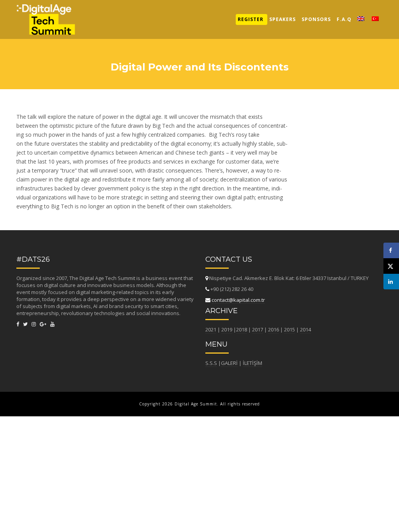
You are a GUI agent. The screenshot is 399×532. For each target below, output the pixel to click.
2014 (305, 329)
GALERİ (229, 362)
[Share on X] (391, 266)
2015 (289, 329)
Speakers (282, 19)
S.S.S (211, 362)
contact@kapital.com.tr (238, 299)
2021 (210, 329)
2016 (273, 329)
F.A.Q (344, 19)
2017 (257, 329)
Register (250, 19)
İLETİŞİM (252, 362)
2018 (241, 329)
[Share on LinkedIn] (391, 281)
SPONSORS (316, 19)
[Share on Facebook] (391, 250)
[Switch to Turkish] (375, 19)
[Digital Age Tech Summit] (46, 9)
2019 (226, 329)
